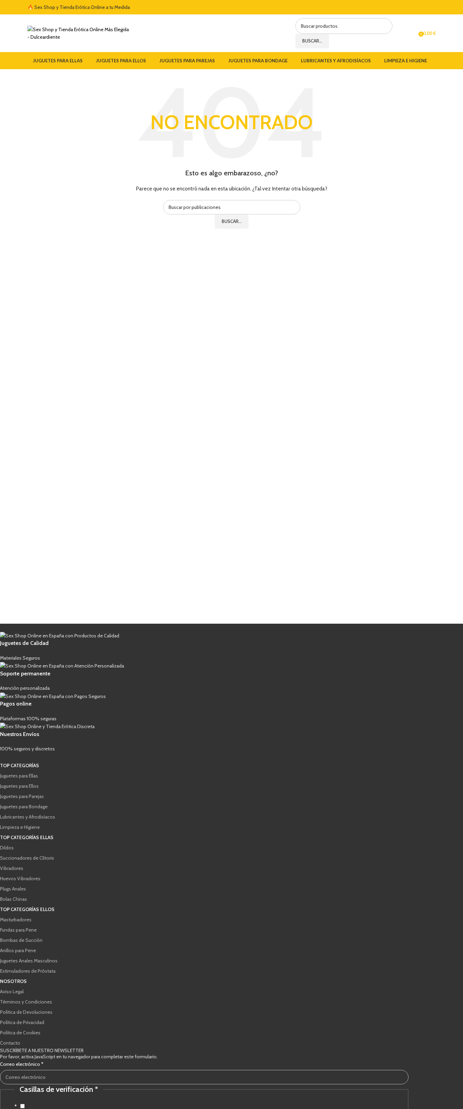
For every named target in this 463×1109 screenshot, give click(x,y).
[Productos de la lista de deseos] (411, 33)
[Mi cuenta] (398, 33)
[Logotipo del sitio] (78, 32)
